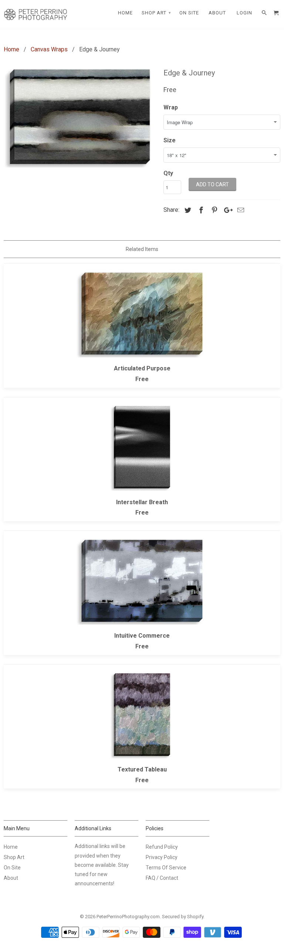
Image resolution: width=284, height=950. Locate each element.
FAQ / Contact (162, 878)
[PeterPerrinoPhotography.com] (35, 14)
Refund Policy (162, 847)
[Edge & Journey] (80, 116)
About (11, 878)
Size (169, 140)
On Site (12, 868)
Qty (168, 173)
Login (244, 13)
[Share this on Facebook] (200, 210)
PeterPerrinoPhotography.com (128, 916)
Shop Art (14, 857)
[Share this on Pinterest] (213, 210)
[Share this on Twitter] (187, 210)
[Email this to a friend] (240, 210)
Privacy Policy (162, 857)
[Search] (264, 13)
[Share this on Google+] (226, 210)
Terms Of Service (166, 868)
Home (11, 847)
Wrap (170, 107)
